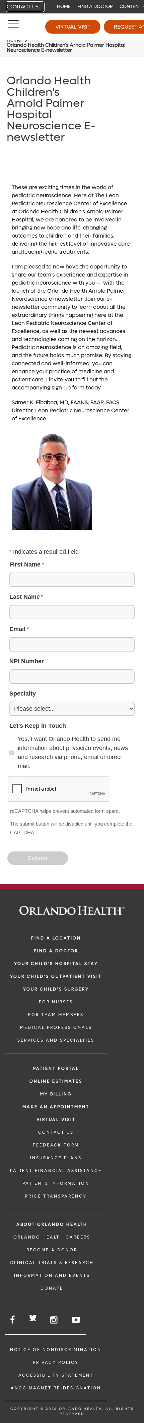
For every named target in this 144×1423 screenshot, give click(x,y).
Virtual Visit (72, 26)
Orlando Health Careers (51, 1237)
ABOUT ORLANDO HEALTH (51, 1224)
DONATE (52, 1288)
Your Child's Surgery (56, 989)
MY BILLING (56, 1094)
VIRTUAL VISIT (56, 1119)
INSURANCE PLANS (56, 1158)
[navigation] (72, 6)
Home (64, 6)
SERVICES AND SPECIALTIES (55, 1040)
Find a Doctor (95, 6)
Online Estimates (55, 1081)
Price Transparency (56, 1196)
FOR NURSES (56, 1002)
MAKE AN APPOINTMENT (55, 1107)
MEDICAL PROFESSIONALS (56, 1027)
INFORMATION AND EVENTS (52, 1275)
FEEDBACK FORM (56, 1145)
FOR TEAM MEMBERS (56, 1014)
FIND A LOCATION (56, 938)
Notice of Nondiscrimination (55, 1349)
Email (17, 629)
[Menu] (13, 27)
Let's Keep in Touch (37, 725)
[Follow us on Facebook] (13, 1320)
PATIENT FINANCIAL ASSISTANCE (56, 1170)
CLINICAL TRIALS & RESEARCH (52, 1262)
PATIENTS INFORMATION (55, 1183)
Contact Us (23, 6)
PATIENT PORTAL (56, 1068)
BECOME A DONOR (51, 1250)
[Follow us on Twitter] (33, 1319)
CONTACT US (56, 1132)
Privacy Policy (56, 1362)
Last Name (24, 596)
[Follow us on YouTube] (76, 1320)
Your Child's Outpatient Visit (56, 976)
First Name (25, 564)
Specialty (22, 693)
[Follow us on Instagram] (54, 1320)
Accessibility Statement (55, 1375)
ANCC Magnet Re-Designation (56, 1388)
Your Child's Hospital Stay (56, 963)
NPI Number (26, 661)
